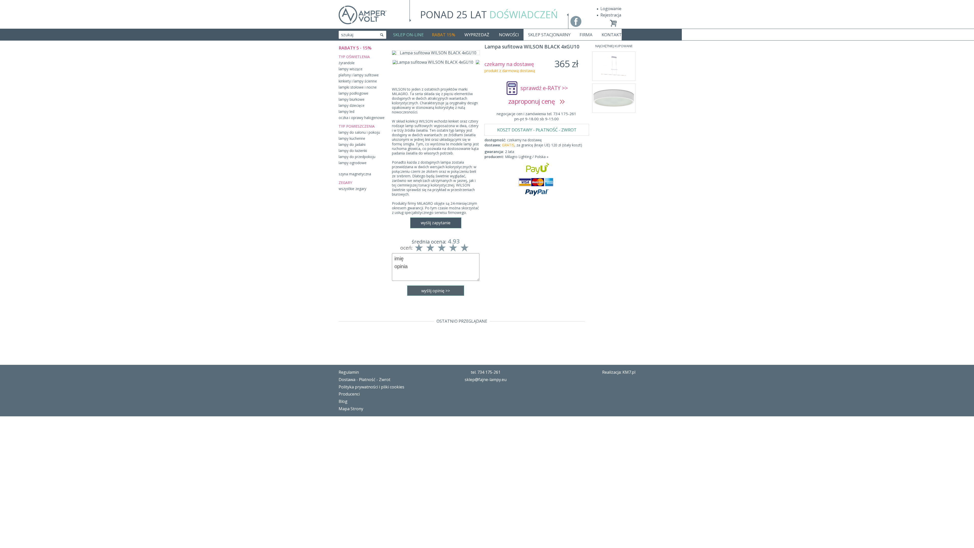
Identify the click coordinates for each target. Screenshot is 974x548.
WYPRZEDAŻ (476, 35)
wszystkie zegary (352, 188)
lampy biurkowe (351, 99)
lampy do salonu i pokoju (359, 132)
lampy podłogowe (353, 93)
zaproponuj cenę (534, 101)
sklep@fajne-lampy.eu (486, 379)
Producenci (349, 394)
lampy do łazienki (353, 150)
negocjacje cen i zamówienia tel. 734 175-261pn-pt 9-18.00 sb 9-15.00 (536, 116)
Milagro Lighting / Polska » (526, 156)
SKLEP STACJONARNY (549, 35)
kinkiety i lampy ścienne (358, 81)
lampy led (346, 111)
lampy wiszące (350, 68)
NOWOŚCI (509, 35)
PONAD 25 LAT (489, 14)
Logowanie (610, 8)
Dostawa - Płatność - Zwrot (364, 379)
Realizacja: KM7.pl (618, 372)
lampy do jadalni (352, 144)
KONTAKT (612, 35)
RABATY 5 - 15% (355, 48)
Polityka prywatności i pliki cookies (371, 387)
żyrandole (347, 62)
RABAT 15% (443, 35)
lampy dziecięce (351, 105)
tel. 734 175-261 (485, 372)
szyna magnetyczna (355, 174)
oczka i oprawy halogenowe (362, 117)
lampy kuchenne (352, 138)
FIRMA (586, 35)
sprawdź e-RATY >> (544, 88)
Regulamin (349, 372)
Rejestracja (610, 15)
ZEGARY (345, 182)
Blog (343, 401)
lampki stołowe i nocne (358, 87)
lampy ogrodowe (353, 162)
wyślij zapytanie (435, 223)
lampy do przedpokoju (357, 156)
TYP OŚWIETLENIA (354, 56)
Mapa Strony (351, 409)
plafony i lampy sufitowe (359, 75)
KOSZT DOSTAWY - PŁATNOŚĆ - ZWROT (537, 130)
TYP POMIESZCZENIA (357, 126)
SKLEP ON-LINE (408, 35)
